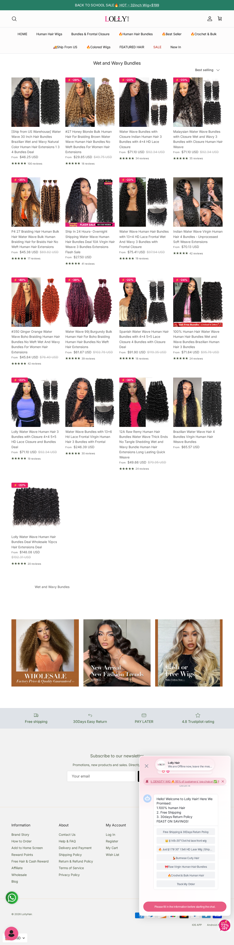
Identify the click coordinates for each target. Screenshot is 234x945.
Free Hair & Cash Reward (30, 861)
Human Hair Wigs (49, 34)
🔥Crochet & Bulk (204, 34)
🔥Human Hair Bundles (136, 34)
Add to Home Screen (27, 848)
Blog (14, 881)
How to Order (21, 841)
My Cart (112, 848)
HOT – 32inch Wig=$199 (139, 5)
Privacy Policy (69, 875)
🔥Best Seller (171, 34)
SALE (157, 47)
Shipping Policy (70, 855)
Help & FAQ (67, 841)
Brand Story (20, 834)
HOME (22, 34)
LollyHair (26, 914)
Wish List (112, 855)
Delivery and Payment (75, 848)
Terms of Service (71, 868)
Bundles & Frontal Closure (90, 34)
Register (112, 841)
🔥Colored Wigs (98, 47)
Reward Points (22, 855)
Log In (110, 834)
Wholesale (19, 875)
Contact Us (67, 834)
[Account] (209, 18)
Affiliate (17, 868)
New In (175, 47)
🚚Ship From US (65, 47)
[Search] (14, 18)
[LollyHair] (117, 19)
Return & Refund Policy (76, 861)
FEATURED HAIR (132, 47)
